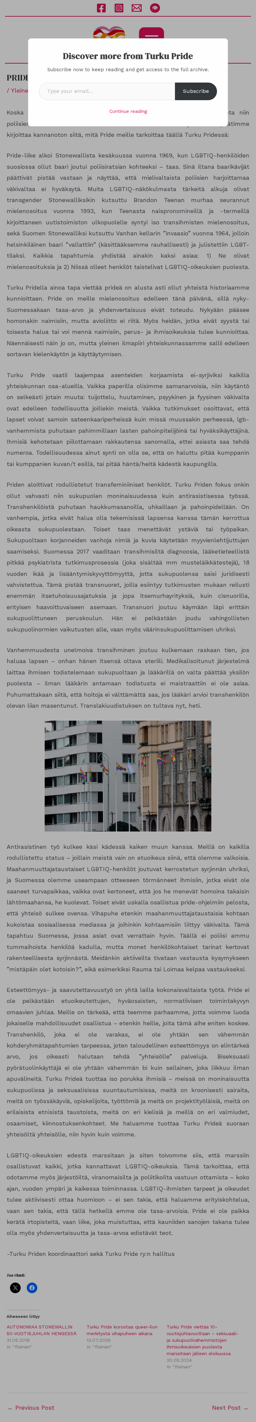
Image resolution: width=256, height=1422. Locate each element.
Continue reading (128, 111)
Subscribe (196, 91)
